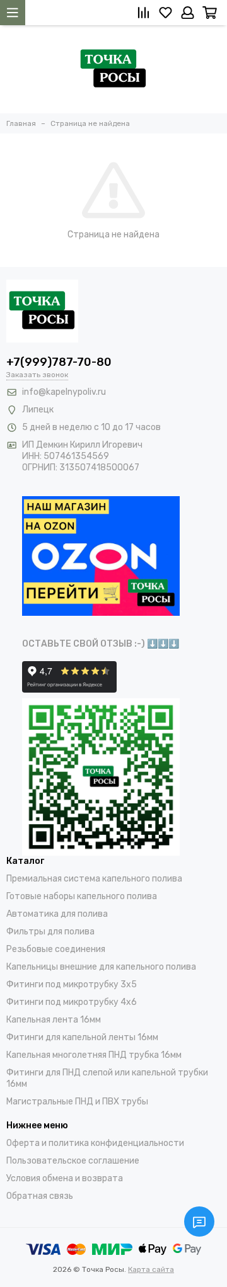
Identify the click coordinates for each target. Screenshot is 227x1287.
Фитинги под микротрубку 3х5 (71, 984)
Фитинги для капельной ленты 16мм (82, 1037)
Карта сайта (151, 1269)
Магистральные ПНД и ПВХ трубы (77, 1101)
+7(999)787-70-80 (59, 362)
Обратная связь (39, 1196)
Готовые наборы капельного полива (81, 896)
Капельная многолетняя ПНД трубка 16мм (94, 1055)
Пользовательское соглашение (72, 1160)
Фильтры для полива (50, 931)
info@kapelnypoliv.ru (64, 392)
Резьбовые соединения (55, 949)
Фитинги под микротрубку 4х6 (71, 1002)
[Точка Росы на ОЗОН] (101, 555)
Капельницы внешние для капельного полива (101, 966)
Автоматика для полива (57, 914)
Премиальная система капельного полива (94, 878)
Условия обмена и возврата (64, 1178)
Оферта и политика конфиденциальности (95, 1143)
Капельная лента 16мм (53, 1019)
